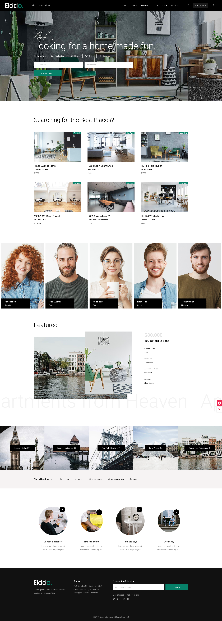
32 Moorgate (48, 165)
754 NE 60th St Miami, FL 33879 (87, 586)
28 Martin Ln (156, 216)
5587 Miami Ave (103, 165)
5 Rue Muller (155, 165)
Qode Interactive (106, 617)
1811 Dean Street (50, 216)
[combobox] (58, 65)
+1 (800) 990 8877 (93, 589)
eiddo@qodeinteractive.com (85, 592)
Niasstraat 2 (102, 216)
